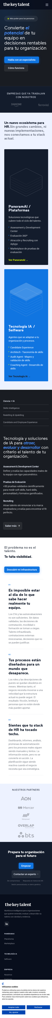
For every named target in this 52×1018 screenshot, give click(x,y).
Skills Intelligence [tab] (11, 408)
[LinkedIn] (6, 923)
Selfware (7, 959)
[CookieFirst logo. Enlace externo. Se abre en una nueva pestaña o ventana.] (3, 984)
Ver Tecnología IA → (20, 376)
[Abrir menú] (47, 4)
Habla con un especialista (21, 59)
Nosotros (8, 975)
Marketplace (9, 943)
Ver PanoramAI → (18, 260)
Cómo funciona (16, 68)
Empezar (26, 865)
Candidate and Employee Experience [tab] (20, 422)
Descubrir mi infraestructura (22, 569)
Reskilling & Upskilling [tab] (13, 415)
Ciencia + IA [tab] (9, 401)
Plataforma (9, 939)
